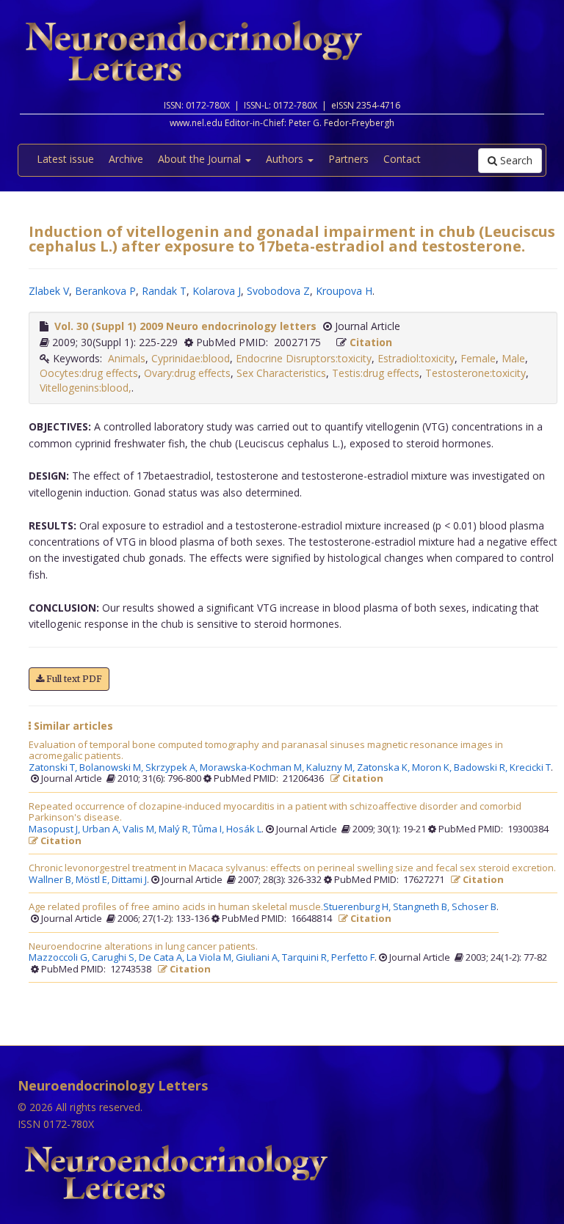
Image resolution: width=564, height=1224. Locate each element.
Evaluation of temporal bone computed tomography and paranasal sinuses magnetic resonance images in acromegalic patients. (266, 750)
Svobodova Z (278, 291)
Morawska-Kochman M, (253, 768)
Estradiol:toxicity (416, 358)
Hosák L (243, 829)
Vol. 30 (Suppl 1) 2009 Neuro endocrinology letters (185, 326)
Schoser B (474, 907)
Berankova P (105, 291)
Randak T (164, 291)
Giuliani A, (259, 958)
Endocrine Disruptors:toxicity (304, 358)
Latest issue (65, 159)
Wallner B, (52, 880)
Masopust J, (55, 829)
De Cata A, (163, 958)
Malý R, (175, 829)
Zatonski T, (54, 768)
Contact (402, 159)
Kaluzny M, (331, 768)
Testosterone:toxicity (475, 373)
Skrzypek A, (172, 768)
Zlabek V (49, 291)
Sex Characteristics (281, 373)
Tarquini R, (306, 958)
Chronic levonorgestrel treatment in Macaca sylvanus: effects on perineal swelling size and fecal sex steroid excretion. (292, 868)
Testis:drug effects (375, 373)
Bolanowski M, (112, 768)
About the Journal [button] (201, 159)
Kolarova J (216, 291)
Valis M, (141, 829)
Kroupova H (344, 291)
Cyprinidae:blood (190, 358)
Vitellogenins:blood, (85, 388)
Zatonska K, (384, 768)
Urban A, (102, 829)
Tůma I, (209, 829)
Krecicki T (530, 768)
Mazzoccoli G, (60, 958)
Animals (126, 358)
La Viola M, (211, 958)
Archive (126, 159)
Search (514, 160)
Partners (348, 159)
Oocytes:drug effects (89, 373)
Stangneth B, (422, 907)
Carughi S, (115, 958)
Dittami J (129, 880)
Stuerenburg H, (358, 907)
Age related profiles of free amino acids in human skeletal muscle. (176, 907)
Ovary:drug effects (187, 373)
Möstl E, (94, 880)
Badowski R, (482, 768)
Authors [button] (286, 159)
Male (513, 358)
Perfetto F (353, 958)
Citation (371, 342)
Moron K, (433, 768)
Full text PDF (73, 678)
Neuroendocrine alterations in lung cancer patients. (143, 947)
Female (478, 358)
